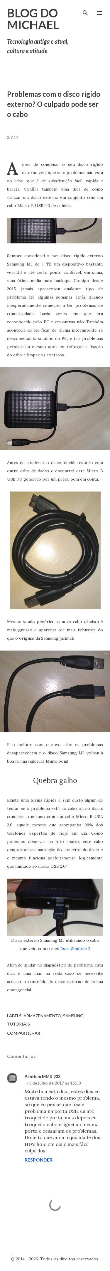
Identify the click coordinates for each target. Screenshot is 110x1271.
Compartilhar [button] (23, 1033)
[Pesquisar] (85, 10)
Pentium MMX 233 (42, 1076)
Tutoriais (18, 1023)
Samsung (73, 1015)
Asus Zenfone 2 (75, 948)
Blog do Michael (33, 19)
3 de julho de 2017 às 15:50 (55, 1082)
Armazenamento (42, 1015)
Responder (39, 1159)
